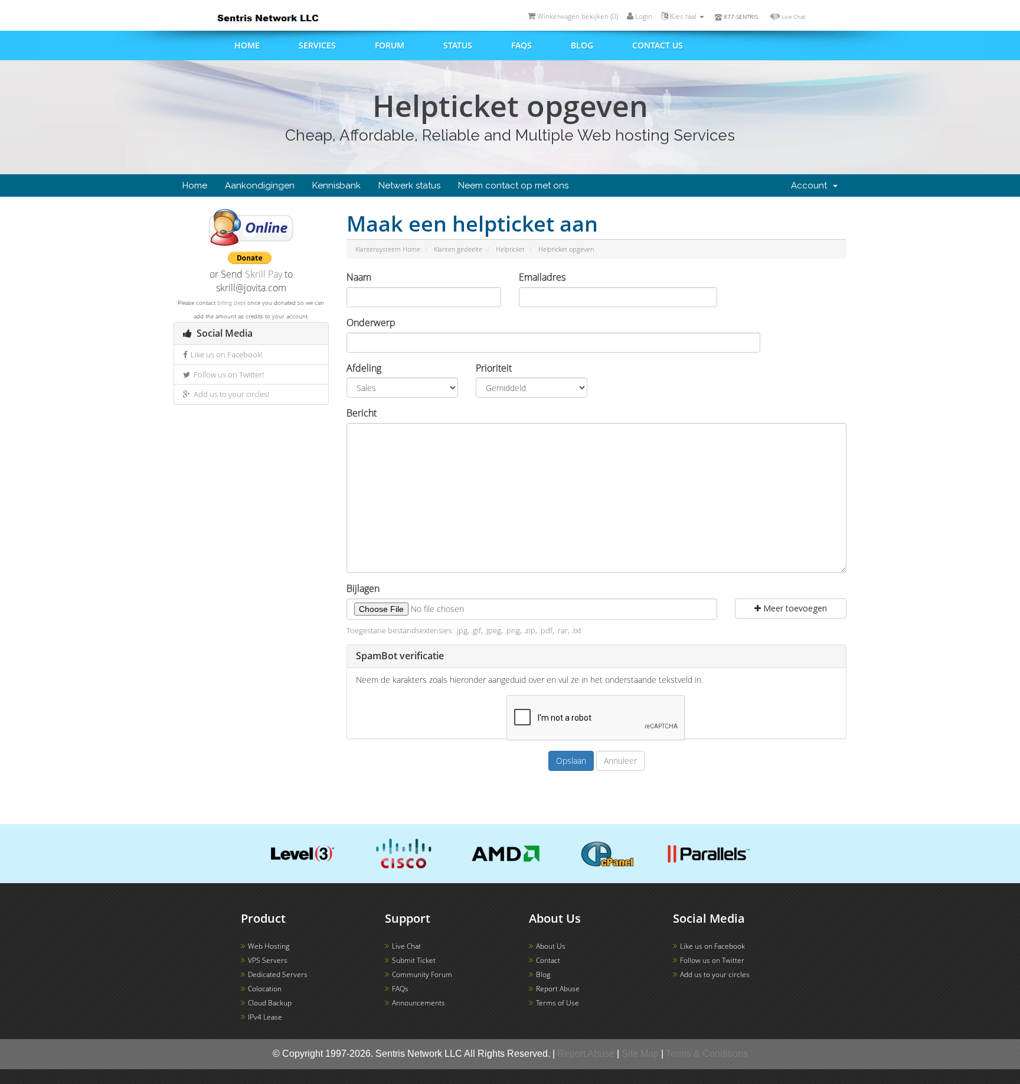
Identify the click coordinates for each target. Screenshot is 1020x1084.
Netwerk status (409, 185)
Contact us (657, 45)
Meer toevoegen (794, 608)
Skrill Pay (263, 274)
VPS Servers (267, 960)
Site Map (640, 1054)
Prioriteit (494, 368)
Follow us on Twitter (712, 960)
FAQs (521, 45)
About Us (550, 946)
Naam (358, 277)
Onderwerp (370, 322)
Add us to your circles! (229, 394)
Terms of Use (557, 1003)
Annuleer (620, 760)
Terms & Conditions (707, 1054)
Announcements (418, 1003)
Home (247, 45)
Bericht (361, 412)
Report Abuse (558, 989)
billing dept (231, 302)
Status (457, 45)
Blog (582, 45)
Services (317, 45)
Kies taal (683, 16)
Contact (548, 960)
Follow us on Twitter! (227, 374)
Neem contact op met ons (513, 185)
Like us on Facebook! (225, 354)
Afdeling (363, 368)
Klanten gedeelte (458, 249)
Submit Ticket (414, 960)
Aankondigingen (260, 185)
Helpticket (510, 249)
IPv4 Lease (265, 1017)
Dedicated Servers (278, 974)
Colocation (265, 989)
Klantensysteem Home (387, 249)
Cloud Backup (270, 1003)
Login (642, 16)
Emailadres (542, 277)
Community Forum (422, 974)
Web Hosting (268, 946)
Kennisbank (336, 185)
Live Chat (793, 16)
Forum (389, 45)
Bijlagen (363, 588)
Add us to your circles (715, 974)
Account (811, 185)
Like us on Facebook (712, 946)
